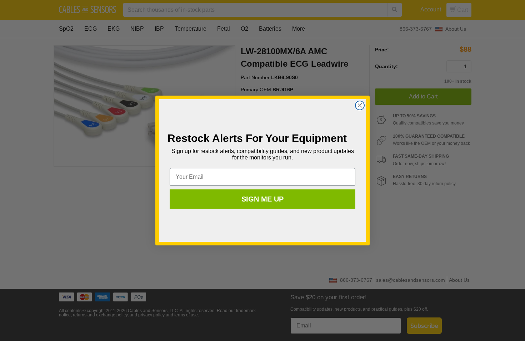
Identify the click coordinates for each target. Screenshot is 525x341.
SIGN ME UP (262, 199)
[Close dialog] (359, 105)
